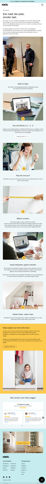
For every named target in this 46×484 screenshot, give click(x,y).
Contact (23, 472)
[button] (3, 418)
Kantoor (4, 468)
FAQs (22, 474)
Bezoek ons (23, 470)
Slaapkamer (13, 465)
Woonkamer (13, 463)
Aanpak (23, 463)
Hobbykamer (6, 463)
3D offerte (23, 468)
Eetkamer (5, 470)
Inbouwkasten (7, 461)
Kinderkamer (6, 465)
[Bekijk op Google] (5, 413)
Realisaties (23, 465)
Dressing (13, 470)
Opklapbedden (25, 461)
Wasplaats (13, 468)
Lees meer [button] (6, 422)
